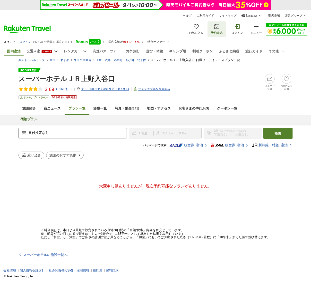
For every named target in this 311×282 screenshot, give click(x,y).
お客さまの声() (194, 108)
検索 (278, 133)
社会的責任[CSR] (61, 270)
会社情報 (9, 270)
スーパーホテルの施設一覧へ (45, 255)
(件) (62, 89)
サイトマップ (227, 15)
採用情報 (83, 270)
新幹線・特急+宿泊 (273, 145)
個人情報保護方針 (32, 270)
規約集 (97, 270)
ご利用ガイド (205, 15)
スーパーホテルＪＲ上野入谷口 (66, 78)
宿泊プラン (28, 119)
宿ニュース (52, 108)
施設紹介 (29, 108)
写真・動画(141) (127, 108)
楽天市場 (274, 15)
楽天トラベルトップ (31, 60)
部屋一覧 (100, 108)
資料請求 (112, 270)
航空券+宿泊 (193, 145)
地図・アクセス (159, 108)
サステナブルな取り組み (154, 89)
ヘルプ (187, 15)
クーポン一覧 (227, 108)
